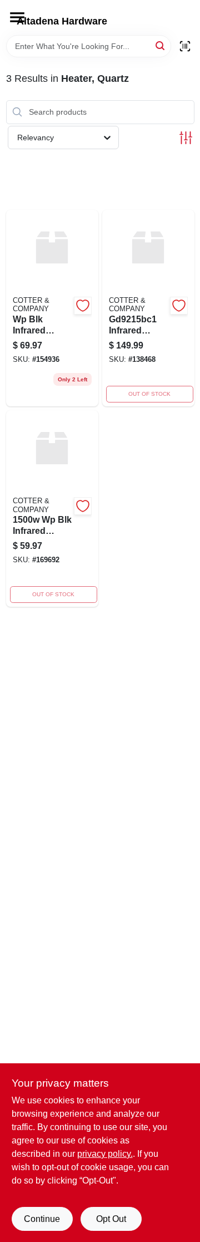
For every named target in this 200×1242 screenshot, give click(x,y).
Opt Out (111, 1219)
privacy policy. (105, 1153)
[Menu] (17, 17)
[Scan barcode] (185, 46)
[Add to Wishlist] (83, 306)
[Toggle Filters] (185, 137)
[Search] (161, 45)
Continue (42, 1219)
